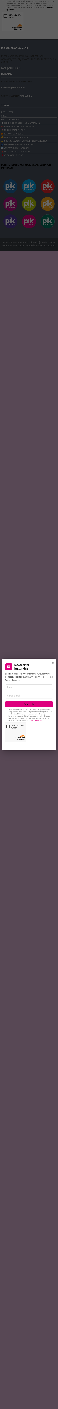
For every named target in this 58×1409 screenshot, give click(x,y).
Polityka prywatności (36, 720)
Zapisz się (29, 704)
